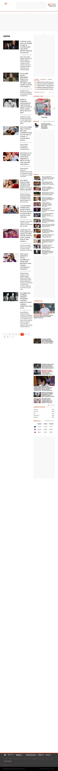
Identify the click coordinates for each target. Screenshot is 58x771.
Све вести (36, 174)
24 (13, 334)
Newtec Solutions (46, 768)
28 (25, 334)
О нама (52, 758)
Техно (40, 758)
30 (4, 337)
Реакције (50, 79)
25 (16, 334)
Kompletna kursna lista (50, 420)
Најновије (36, 79)
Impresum (5, 764)
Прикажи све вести (39, 92)
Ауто (43, 758)
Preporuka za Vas (38, 300)
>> (13, 337)
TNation (52, 768)
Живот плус (15, 758)
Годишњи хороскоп (47, 121)
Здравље (10, 758)
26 (19, 334)
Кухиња (20, 758)
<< (4, 334)
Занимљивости (35, 758)
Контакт (10, 764)
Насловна (6, 758)
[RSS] (54, 174)
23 (10, 334)
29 (28, 334)
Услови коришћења (8, 761)
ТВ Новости (47, 758)
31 (7, 337)
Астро (53, 121)
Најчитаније (43, 79)
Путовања (25, 758)
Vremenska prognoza (39, 407)
